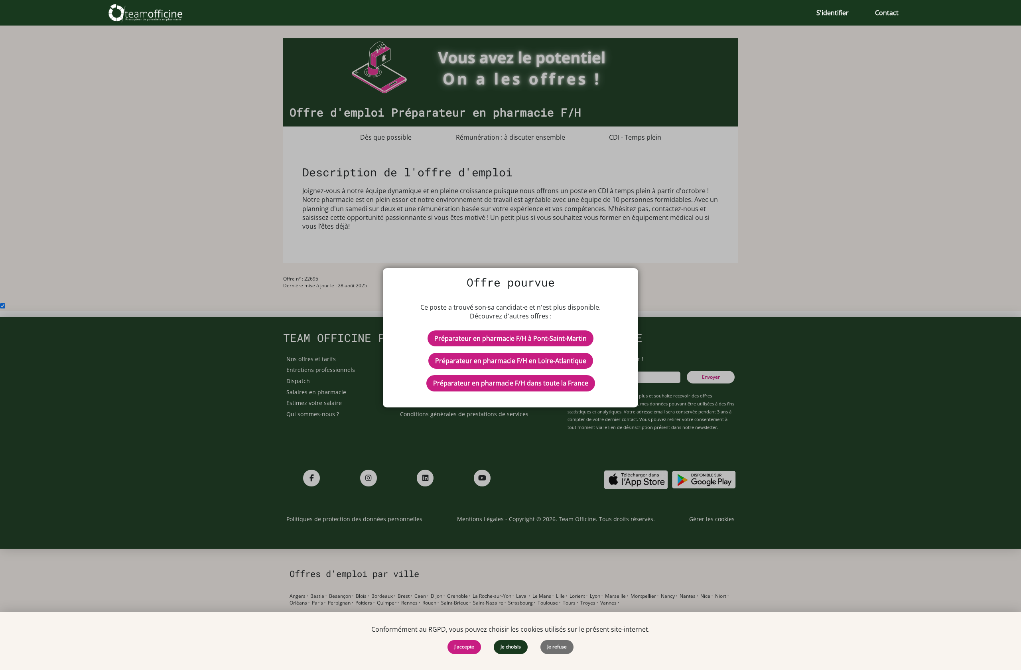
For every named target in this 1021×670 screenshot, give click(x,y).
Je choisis (511, 646)
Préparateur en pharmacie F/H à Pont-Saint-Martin (510, 338)
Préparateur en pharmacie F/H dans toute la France (510, 383)
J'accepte (464, 646)
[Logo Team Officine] (154, 13)
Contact (887, 12)
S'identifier (832, 12)
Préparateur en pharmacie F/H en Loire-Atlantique (510, 360)
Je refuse (557, 646)
